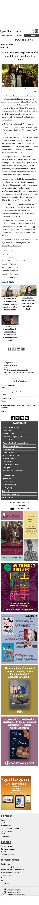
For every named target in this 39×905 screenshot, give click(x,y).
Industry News (16, 370)
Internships (5, 837)
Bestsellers (7, 449)
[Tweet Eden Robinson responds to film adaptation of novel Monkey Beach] (14, 349)
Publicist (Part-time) (8, 399)
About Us (4, 878)
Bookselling (6, 476)
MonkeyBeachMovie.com (11, 246)
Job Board (4, 834)
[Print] (18, 349)
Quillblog (4, 823)
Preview (6, 461)
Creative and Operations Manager (13, 392)
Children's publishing (11, 446)
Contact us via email (21, 508)
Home (3, 820)
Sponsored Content (9, 494)
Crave (10, 372)
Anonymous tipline (8, 855)
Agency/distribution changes (13, 443)
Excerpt (6, 468)
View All (4, 411)
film (26, 372)
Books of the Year (9, 465)
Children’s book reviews (10, 828)
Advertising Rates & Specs (10, 872)
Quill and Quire (13, 32)
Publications (5, 864)
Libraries (6, 452)
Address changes (9, 455)
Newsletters (7, 35)
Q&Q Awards (7, 497)
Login (19, 35)
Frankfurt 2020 (7, 485)
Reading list (6, 488)
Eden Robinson (18, 372)
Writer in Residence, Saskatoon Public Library (18, 405)
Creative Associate (8, 385)
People (25, 370)
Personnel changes (10, 437)
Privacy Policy (6, 875)
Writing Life (7, 458)
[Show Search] (32, 31)
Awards (5, 434)
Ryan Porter (10, 363)
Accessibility (5, 883)
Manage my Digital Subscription (12, 870)
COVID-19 (5, 482)
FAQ (2, 881)
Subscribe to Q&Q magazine (11, 867)
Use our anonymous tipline (19, 502)
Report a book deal (19, 505)
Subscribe (32, 35)
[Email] (23, 349)
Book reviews (6, 826)
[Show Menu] (36, 31)
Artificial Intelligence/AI (12, 471)
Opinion (5, 479)
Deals (5, 431)
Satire (4, 491)
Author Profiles (6, 831)
